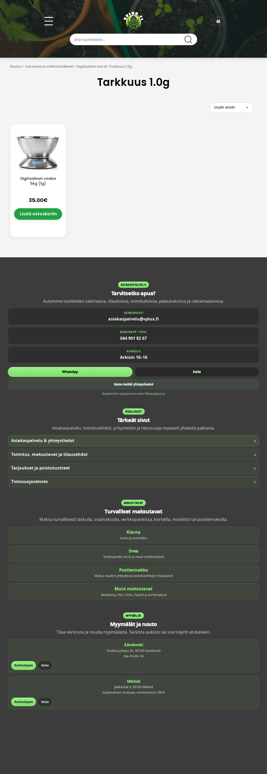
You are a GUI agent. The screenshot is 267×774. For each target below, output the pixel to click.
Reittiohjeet (23, 665)
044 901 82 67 (133, 338)
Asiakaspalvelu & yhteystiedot (133, 440)
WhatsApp (70, 372)
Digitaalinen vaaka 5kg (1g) (38, 181)
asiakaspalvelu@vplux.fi (133, 319)
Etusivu (16, 66)
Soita (197, 372)
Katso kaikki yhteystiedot (133, 384)
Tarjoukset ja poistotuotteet (133, 468)
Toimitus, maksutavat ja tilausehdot (133, 454)
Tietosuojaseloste (133, 481)
